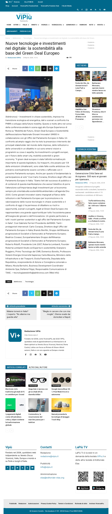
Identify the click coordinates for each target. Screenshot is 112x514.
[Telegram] (56, 68)
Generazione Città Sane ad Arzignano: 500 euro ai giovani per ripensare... (91, 176)
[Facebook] (82, 10)
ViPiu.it (100, 456)
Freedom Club (25, 31)
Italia (25, 25)
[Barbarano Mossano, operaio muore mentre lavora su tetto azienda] (99, 76)
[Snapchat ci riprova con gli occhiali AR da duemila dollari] (38, 380)
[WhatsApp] (37, 68)
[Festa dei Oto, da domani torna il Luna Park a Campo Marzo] (82, 76)
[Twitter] (100, 10)
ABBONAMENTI (12, 31)
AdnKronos (18, 282)
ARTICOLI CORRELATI (16, 367)
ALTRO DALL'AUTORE (38, 367)
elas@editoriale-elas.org (52, 477)
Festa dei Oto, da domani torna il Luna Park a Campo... (96, 231)
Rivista (100, 25)
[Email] (44, 68)
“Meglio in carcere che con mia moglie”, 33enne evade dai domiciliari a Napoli (56, 314)
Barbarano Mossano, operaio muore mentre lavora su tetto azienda (99, 88)
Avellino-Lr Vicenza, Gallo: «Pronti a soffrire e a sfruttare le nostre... (97, 218)
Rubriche (83, 25)
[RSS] (95, 10)
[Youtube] (104, 10)
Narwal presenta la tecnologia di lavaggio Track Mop (60, 417)
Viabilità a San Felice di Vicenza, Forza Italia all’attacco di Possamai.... (82, 114)
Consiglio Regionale (96, 105)
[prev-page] (7, 430)
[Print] (50, 68)
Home (9, 25)
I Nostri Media (67, 6)
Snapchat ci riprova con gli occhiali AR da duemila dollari (38, 391)
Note (91, 25)
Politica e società (82, 106)
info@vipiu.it (46, 467)
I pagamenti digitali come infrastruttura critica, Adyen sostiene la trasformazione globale (14, 419)
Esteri (16, 25)
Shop (7, 6)
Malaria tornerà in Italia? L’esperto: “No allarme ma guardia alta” (18, 314)
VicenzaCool (57, 25)
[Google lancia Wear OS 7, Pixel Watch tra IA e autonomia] (61, 380)
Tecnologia (27, 38)
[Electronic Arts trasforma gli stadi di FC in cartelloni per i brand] (15, 380)
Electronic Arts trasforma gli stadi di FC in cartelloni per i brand (15, 391)
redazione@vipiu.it (49, 456)
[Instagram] (86, 10)
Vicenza (44, 25)
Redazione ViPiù (14, 58)
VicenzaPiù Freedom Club (50, 6)
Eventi (78, 79)
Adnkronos (70, 25)
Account (15, 6)
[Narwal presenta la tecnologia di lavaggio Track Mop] (61, 405)
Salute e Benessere (82, 169)
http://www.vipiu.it (31, 335)
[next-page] (11, 430)
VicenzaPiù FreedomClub (29, 6)
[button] (78, 10)
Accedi (40, 2)
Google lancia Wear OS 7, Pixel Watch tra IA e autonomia (60, 391)
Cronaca (96, 79)
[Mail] (91, 10)
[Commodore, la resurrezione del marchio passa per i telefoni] (38, 405)
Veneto (34, 25)
